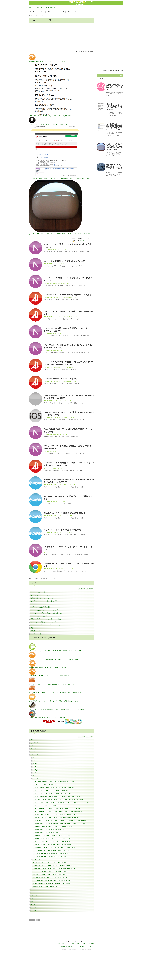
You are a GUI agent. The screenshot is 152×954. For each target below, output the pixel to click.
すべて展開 (82, 588)
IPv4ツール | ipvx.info (37, 604)
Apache (35, 758)
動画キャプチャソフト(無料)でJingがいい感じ (45, 886)
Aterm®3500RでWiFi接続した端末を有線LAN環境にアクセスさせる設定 (55, 814)
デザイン (33, 889)
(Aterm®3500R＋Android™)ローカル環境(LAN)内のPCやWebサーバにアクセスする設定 (59, 808)
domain (71, 263)
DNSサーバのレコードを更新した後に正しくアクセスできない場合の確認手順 (56, 817)
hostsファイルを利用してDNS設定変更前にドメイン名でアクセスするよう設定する (58, 796)
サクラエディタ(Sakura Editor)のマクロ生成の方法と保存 (49, 874)
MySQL (35, 764)
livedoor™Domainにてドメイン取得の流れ (61, 379)
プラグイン (34, 892)
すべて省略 (90, 588)
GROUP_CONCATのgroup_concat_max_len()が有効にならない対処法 (114, 86)
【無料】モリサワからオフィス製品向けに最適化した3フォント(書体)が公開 (114, 106)
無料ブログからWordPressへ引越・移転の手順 (44, 601)
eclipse (35, 761)
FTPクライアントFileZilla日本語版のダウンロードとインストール (53, 835)
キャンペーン (34, 749)
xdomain (55, 263)
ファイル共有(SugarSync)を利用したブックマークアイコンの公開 (51, 880)
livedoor (69, 381)
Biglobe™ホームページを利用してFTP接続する (63, 530)
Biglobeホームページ (58, 485)
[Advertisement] (61, 36)
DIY (32, 740)
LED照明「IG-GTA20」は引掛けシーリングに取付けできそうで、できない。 (114, 166)
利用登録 (73, 381)
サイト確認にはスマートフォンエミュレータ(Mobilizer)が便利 (50, 877)
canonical (66, 263)
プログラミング (35, 895)
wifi (60, 434)
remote (71, 569)
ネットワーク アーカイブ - (76, 941)
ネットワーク (56, 249)
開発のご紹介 (34, 628)
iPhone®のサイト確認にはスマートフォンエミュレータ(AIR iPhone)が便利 (54, 868)
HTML (64, 485)
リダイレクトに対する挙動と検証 (40, 607)
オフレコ (76, 11)
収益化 (33, 901)
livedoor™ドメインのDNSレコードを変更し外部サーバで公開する (53, 793)
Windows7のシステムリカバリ (39, 616)
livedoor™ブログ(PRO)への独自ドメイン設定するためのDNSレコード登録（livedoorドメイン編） (62, 802)
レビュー (33, 898)
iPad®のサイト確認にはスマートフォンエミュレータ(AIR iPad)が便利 (52, 865)
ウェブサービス (60, 11)
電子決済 (69, 11)
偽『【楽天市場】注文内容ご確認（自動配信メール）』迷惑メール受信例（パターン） (114, 126)
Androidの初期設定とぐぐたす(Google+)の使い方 (44, 610)
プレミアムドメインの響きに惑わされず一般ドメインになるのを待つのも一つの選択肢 (59, 799)
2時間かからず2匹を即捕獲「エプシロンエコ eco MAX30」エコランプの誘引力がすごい (114, 146)
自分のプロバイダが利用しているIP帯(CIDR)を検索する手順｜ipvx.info (54, 781)
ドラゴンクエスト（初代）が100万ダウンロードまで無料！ (49, 871)
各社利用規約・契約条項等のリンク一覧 (42, 598)
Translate (82, 240)
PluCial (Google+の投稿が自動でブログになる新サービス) (47, 613)
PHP (34, 767)
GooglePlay (55, 569)
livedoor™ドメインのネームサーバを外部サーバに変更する (67, 295)
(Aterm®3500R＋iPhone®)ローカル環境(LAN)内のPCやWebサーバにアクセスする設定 (59, 811)
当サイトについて (36, 634)
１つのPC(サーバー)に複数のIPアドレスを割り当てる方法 (51, 856)
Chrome (67, 569)
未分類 (33, 904)
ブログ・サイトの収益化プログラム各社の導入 (44, 622)
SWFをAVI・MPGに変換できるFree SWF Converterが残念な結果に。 (52, 883)
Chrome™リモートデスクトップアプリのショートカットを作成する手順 (55, 847)
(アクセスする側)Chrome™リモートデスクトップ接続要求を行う (53, 841)
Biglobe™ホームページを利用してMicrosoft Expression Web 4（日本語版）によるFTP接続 (60, 823)
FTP (74, 485)
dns (65, 283)
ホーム (32, 11)
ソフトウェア (50, 11)
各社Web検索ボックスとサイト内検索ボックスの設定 (46, 619)
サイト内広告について (82, 943)
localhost (70, 401)
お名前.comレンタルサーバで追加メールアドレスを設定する (52, 850)
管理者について (35, 631)
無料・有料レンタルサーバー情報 (40, 595)
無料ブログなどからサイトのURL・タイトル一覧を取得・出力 (50, 862)
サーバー (33, 752)
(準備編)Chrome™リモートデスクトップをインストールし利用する (54, 838)
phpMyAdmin (36, 770)
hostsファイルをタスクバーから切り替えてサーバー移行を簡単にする (54, 787)
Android (55, 401)
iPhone (54, 417)
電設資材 (33, 910)
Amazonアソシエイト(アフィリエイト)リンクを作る (45, 625)
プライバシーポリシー (71, 943)
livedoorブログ (56, 297)
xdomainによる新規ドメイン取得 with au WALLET (64, 261)
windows (55, 283)
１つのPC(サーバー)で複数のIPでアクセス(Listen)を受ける (51, 853)
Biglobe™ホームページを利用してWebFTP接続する (64, 513)
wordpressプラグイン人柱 (38, 592)
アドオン (35, 775)
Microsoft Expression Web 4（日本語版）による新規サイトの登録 (53, 826)
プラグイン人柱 (40, 11)
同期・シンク (37, 859)
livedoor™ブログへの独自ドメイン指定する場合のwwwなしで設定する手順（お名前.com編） (61, 820)
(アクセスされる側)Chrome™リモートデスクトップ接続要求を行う (54, 844)
